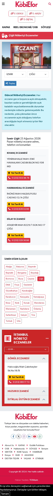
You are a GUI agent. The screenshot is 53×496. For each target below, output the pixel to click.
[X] (18, 436)
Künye (8, 455)
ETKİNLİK (40, 458)
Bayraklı (9, 273)
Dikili (8, 285)
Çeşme (31, 279)
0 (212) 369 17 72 (21, 382)
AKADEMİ (28, 455)
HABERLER (37, 452)
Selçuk (24, 315)
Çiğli (41, 279)
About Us (9, 445)
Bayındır (32, 267)
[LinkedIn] (29, 436)
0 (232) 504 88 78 (20, 178)
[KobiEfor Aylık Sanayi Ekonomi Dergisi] (27, 4)
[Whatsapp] (39, 436)
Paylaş (12, 83)
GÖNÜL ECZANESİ (18, 358)
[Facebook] (13, 436)
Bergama (22, 273)
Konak (27, 303)
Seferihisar (11, 315)
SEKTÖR (8, 452)
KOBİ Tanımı (22, 452)
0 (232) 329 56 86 (20, 240)
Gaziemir (28, 285)
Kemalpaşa (39, 297)
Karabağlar (27, 291)
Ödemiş (37, 309)
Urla (18, 321)
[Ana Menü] (3, 4)
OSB (7, 449)
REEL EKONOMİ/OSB (25, 27)
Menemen (11, 309)
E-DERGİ (18, 13)
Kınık (17, 303)
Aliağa (9, 267)
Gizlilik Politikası (36, 445)
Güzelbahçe (12, 291)
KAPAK (6, 27)
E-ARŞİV (37, 13)
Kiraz (8, 303)
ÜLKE (17, 455)
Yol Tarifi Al (17, 173)
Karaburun (11, 297)
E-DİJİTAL (28, 19)
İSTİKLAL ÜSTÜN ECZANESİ (24, 399)
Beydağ (34, 273)
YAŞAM (27, 458)
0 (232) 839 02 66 (20, 209)
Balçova (20, 267)
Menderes (39, 303)
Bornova (10, 279)
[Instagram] (23, 436)
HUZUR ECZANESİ (18, 391)
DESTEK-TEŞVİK (12, 458)
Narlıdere (24, 309)
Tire (33, 315)
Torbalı (9, 321)
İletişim (45, 449)
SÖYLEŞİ (45, 27)
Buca (20, 279)
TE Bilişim (33, 480)
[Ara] (49, 4)
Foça (17, 285)
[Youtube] (34, 436)
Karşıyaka (24, 297)
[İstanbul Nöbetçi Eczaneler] (47, 338)
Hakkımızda (19, 449)
